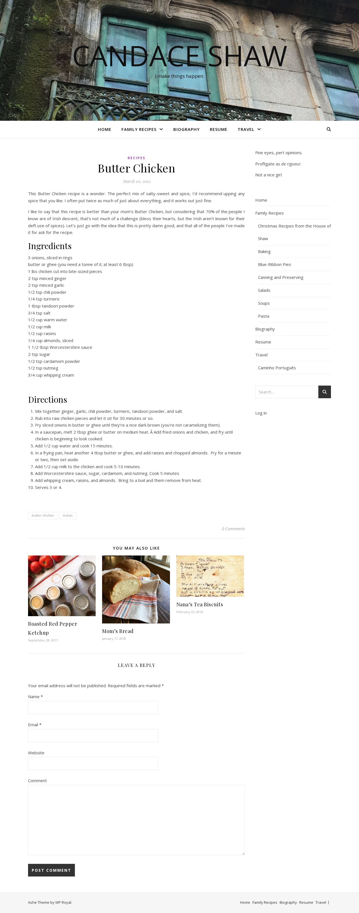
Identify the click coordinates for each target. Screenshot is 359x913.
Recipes (136, 158)
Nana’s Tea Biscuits (199, 604)
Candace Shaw (179, 55)
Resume (218, 129)
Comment (37, 780)
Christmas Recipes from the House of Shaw (294, 232)
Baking (264, 251)
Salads (264, 290)
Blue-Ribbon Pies (274, 264)
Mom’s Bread (118, 631)
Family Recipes (139, 129)
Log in (261, 413)
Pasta (263, 316)
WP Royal (63, 902)
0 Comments (233, 528)
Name (35, 696)
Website (36, 752)
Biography (186, 129)
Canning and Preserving (280, 277)
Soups (264, 303)
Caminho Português (277, 367)
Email (35, 724)
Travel (246, 129)
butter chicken (43, 515)
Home (104, 129)
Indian (68, 515)
